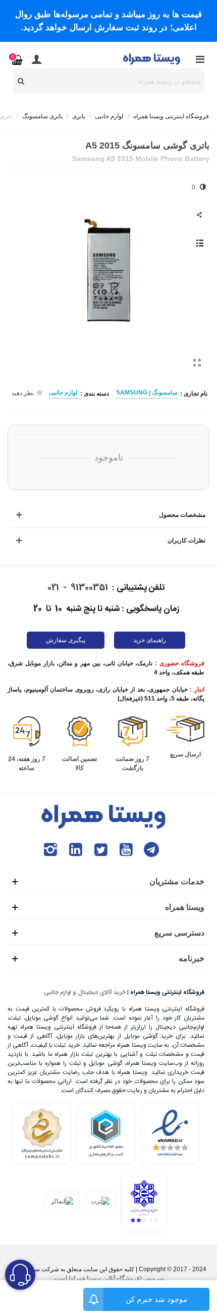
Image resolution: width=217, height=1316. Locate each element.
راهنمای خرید (149, 640)
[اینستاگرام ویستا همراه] (50, 849)
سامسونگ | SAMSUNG (147, 392)
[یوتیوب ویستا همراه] (126, 849)
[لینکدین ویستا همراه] (75, 849)
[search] (21, 81)
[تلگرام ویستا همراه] (151, 849)
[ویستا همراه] (152, 58)
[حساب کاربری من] (36, 58)
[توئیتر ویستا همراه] (100, 849)
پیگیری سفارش (65, 640)
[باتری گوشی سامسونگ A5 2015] (196, 362)
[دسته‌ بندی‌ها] (199, 58)
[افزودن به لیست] (199, 243)
